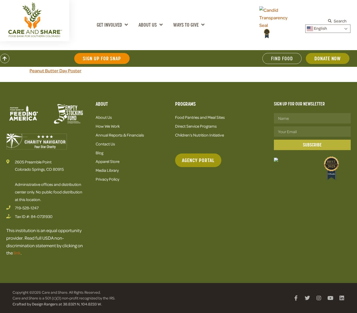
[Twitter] (307, 298)
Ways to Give (186, 24)
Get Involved (109, 24)
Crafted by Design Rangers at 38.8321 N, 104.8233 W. (57, 304)
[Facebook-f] (295, 298)
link (17, 253)
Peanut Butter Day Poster (56, 70)
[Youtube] (330, 298)
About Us (148, 24)
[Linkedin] (341, 298)
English (320, 28)
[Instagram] (318, 298)
